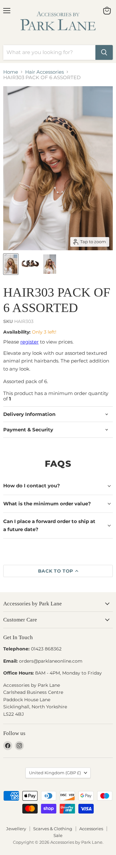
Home (10, 72)
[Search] (104, 52)
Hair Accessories (44, 72)
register (29, 342)
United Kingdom (55, 772)
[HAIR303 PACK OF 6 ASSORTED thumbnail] (11, 264)
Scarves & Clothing (52, 828)
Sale (58, 835)
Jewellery (16, 828)
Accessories (91, 828)
